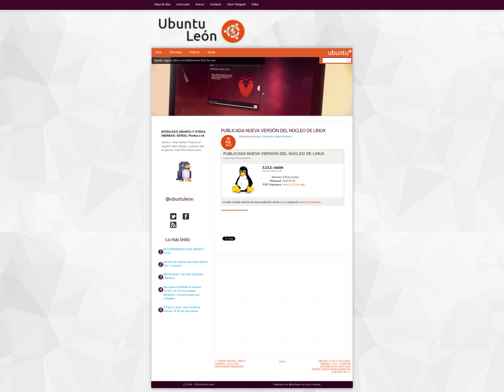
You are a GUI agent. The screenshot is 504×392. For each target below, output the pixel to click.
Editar (255, 4)
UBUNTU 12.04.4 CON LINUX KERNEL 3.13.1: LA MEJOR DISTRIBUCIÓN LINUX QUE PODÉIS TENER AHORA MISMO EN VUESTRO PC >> (331, 367)
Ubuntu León (207, 384)
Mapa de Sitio (162, 4)
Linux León (183, 4)
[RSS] (176, 226)
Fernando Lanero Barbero (277, 136)
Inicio (159, 52)
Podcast (194, 52)
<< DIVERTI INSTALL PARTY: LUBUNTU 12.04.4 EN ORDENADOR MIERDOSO (230, 364)
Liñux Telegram (236, 4)
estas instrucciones (310, 202)
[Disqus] (282, 307)
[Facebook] (189, 217)
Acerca (199, 4)
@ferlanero (295, 384)
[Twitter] (176, 217)
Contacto (215, 4)
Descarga (176, 52)
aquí (282, 202)
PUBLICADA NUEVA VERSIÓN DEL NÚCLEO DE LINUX (273, 130)
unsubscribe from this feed (234, 210)
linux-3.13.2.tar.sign (294, 184)
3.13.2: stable (272, 167)
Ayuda (211, 52)
